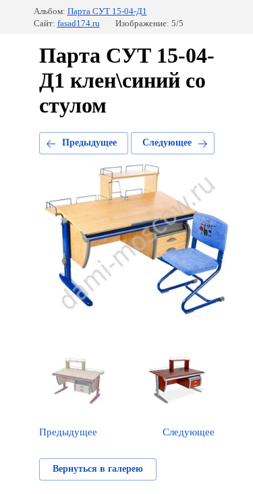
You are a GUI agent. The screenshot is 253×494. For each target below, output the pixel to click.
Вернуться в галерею (98, 469)
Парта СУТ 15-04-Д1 (107, 11)
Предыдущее (89, 142)
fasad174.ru (78, 23)
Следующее (167, 142)
